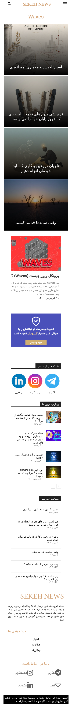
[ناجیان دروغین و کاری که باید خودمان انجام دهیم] (36, 153)
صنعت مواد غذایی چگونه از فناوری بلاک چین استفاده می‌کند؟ (29, 418)
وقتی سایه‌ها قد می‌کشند (44, 551)
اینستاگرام (35, 392)
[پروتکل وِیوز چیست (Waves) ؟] (36, 253)
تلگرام (52, 392)
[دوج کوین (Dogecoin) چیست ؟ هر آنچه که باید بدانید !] (53, 472)
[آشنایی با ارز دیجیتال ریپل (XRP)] (53, 456)
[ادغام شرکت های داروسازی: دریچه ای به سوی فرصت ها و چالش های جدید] (53, 435)
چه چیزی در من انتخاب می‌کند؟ (41, 564)
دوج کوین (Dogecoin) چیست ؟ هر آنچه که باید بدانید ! (31, 473)
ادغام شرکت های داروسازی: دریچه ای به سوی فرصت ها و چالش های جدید (30, 438)
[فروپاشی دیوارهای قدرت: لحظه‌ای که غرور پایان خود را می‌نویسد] (36, 101)
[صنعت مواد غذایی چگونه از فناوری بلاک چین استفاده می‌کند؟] (53, 417)
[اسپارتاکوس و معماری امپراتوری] (36, 49)
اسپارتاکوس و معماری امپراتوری (40, 509)
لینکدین (19, 392)
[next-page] (53, 486)
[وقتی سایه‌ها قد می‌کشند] (36, 205)
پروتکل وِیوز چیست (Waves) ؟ (35, 276)
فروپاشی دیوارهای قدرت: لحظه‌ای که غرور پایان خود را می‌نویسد (37, 523)
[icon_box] (56, 675)
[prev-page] (58, 486)
